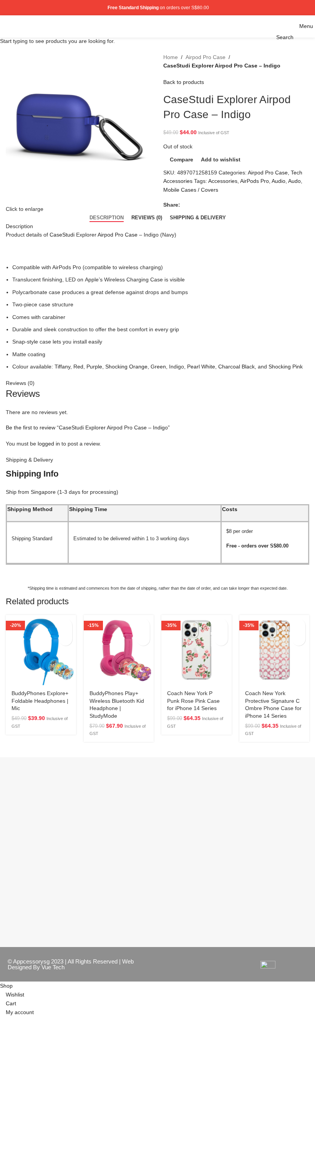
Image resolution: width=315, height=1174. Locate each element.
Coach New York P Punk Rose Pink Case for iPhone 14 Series (193, 700)
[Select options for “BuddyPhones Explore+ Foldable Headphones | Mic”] (65, 625)
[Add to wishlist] (65, 639)
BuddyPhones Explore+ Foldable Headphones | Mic (40, 700)
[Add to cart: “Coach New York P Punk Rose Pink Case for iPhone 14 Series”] (221, 625)
